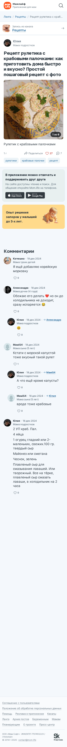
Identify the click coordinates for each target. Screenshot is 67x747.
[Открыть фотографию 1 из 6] (33, 109)
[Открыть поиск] (61, 5)
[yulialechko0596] (11, 322)
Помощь (7, 713)
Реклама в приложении (29, 713)
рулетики (11, 160)
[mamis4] (7, 346)
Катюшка (19, 258)
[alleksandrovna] (7, 290)
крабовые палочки (33, 160)
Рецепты (20, 16)
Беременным (40, 719)
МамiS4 (18, 344)
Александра (20, 287)
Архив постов (21, 719)
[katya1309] (7, 260)
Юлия (17, 41)
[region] (33, 109)
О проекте (29, 724)
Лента (7, 16)
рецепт (54, 160)
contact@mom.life (27, 740)
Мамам (56, 719)
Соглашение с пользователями (21, 702)
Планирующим (11, 724)
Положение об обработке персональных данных (31, 708)
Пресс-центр (47, 724)
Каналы (51, 713)
